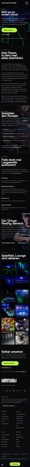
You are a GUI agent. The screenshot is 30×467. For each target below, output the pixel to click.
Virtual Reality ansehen (8, 242)
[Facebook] (3, 390)
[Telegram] (24, 390)
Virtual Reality (5, 418)
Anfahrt (3, 437)
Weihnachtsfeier (20, 427)
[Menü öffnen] (27, 3)
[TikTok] (10, 390)
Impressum (4, 456)
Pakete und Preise (10, 363)
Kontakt (18, 446)
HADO (2, 421)
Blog (17, 439)
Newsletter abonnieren (9, 405)
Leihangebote (4, 423)
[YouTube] (13, 390)
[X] (21, 390)
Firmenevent (19, 420)
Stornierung (4, 444)
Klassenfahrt (19, 423)
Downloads (4, 441)
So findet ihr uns (6, 367)
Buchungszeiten (5, 434)
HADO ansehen (22, 242)
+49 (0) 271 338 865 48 (20, 371)
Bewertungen (19, 437)
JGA (17, 425)
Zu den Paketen (5, 34)
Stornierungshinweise (6, 454)
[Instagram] (6, 390)
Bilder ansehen (9, 30)
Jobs (17, 444)
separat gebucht (16, 173)
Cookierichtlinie (23, 454)
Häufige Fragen (5, 439)
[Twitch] (17, 390)
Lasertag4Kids (5, 416)
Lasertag (3, 414)
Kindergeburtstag (20, 414)
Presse (18, 441)
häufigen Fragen (17, 147)
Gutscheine (4, 446)
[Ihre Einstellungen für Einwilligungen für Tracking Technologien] (2, 465)
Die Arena (18, 434)
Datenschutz (16, 454)
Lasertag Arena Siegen (8, 3)
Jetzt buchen (15, 464)
